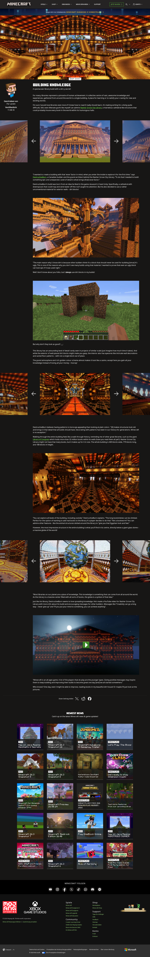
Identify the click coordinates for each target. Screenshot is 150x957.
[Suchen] (128, 4)
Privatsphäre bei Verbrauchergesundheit (59, 949)
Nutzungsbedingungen (80, 949)
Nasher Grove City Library (91, 107)
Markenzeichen (94, 949)
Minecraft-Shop (97, 908)
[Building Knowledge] (86, 645)
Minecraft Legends (71, 913)
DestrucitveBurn (39, 177)
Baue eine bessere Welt (73, 927)
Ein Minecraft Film (71, 930)
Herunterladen (96, 925)
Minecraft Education (72, 916)
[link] (50, 889)
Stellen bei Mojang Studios (74, 925)
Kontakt (94, 927)
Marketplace (96, 905)
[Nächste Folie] (116, 141)
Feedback (95, 919)
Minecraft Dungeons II (73, 908)
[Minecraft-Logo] (19, 4)
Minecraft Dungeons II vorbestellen (83, 12)
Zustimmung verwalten (30, 922)
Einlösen (95, 936)
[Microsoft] (130, 949)
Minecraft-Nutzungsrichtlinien (12, 922)
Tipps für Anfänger (98, 914)
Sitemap (95, 922)
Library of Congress (41, 439)
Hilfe (93, 917)
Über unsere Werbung (107, 949)
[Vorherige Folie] (34, 141)
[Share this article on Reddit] (83, 698)
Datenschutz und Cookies (36, 949)
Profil (94, 934)
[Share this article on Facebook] (89, 698)
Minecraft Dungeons (72, 910)
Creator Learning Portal (73, 922)
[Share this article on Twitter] (77, 698)
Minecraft (69, 905)
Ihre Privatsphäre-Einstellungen (55, 952)
